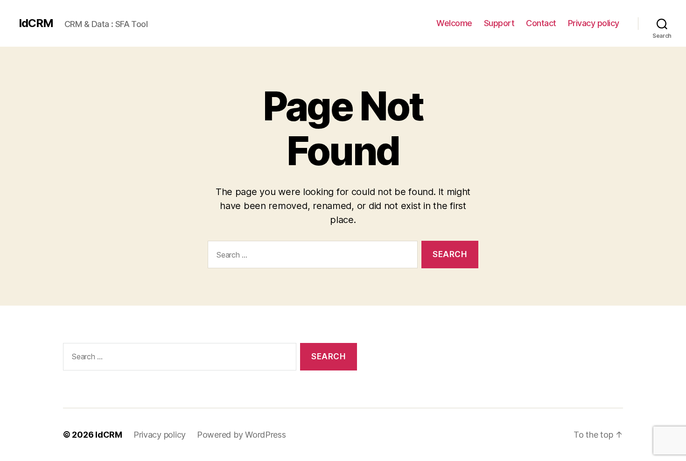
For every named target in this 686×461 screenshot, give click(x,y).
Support (499, 23)
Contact (541, 23)
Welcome (454, 23)
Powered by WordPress (241, 435)
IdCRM (36, 23)
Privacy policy (593, 23)
